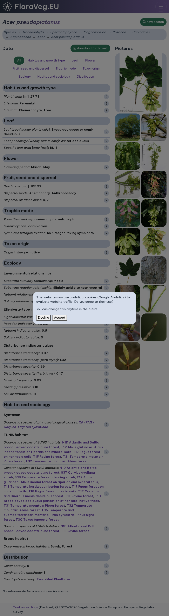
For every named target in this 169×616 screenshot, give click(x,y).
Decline (43, 317)
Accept (59, 317)
